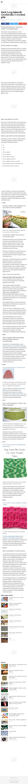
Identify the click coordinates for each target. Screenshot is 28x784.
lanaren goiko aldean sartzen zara (17, 394)
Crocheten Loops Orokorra (15, 615)
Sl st (10, 638)
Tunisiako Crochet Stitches (15, 609)
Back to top (14, 777)
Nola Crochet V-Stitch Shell (15, 632)
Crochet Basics (4, 9)
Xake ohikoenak (12, 731)
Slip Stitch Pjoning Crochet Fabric (16, 626)
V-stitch (5, 536)
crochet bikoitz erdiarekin (19, 346)
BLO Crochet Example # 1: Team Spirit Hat (14, 367)
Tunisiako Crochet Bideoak (15, 620)
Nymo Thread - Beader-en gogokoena (17, 719)
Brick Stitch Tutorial (13, 708)
